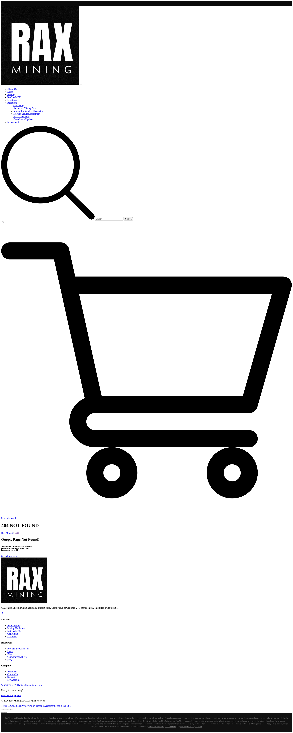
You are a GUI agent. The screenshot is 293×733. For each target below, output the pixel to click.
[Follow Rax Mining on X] (2, 613)
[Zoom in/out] (2, 709)
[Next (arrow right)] (5, 712)
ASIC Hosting (14, 625)
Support (11, 677)
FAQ (9, 659)
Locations (12, 636)
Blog (9, 654)
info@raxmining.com (31, 685)
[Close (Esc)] (11, 709)
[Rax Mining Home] (24, 602)
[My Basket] (146, 515)
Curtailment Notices (17, 657)
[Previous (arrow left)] (2, 712)
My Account (13, 680)
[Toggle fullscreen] (5, 709)
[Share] (8, 709)
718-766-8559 (10, 685)
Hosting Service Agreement (191, 727)
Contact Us (12, 674)
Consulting (12, 633)
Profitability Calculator (18, 648)
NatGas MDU (14, 631)
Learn (10, 651)
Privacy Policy (28, 706)
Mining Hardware (16, 628)
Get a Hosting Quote (11, 695)
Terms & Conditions (11, 706)
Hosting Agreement (45, 706)
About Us (12, 671)
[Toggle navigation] (81, 84)
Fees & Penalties (63, 706)
